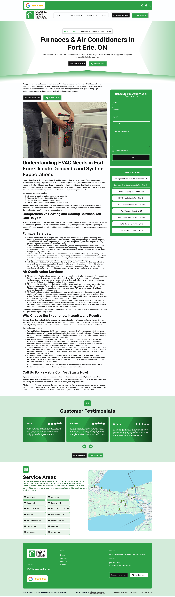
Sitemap (150, 592)
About (104, 15)
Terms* (125, 151)
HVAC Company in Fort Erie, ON (131, 192)
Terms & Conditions (126, 592)
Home (66, 31)
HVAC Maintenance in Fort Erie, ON (131, 204)
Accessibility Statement (140, 592)
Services (63, 558)
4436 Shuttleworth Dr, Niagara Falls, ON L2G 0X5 (127, 554)
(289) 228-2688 (114, 563)
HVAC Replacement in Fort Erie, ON (131, 217)
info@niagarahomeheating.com (120, 565)
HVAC (74, 31)
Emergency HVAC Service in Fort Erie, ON (131, 179)
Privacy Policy (116, 592)
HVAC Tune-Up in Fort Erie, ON (131, 230)
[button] (61, 15)
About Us (63, 561)
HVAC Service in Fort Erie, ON (131, 224)
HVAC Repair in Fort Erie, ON (131, 211)
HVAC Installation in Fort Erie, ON (131, 198)
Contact (63, 565)
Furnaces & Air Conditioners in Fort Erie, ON (131, 185)
